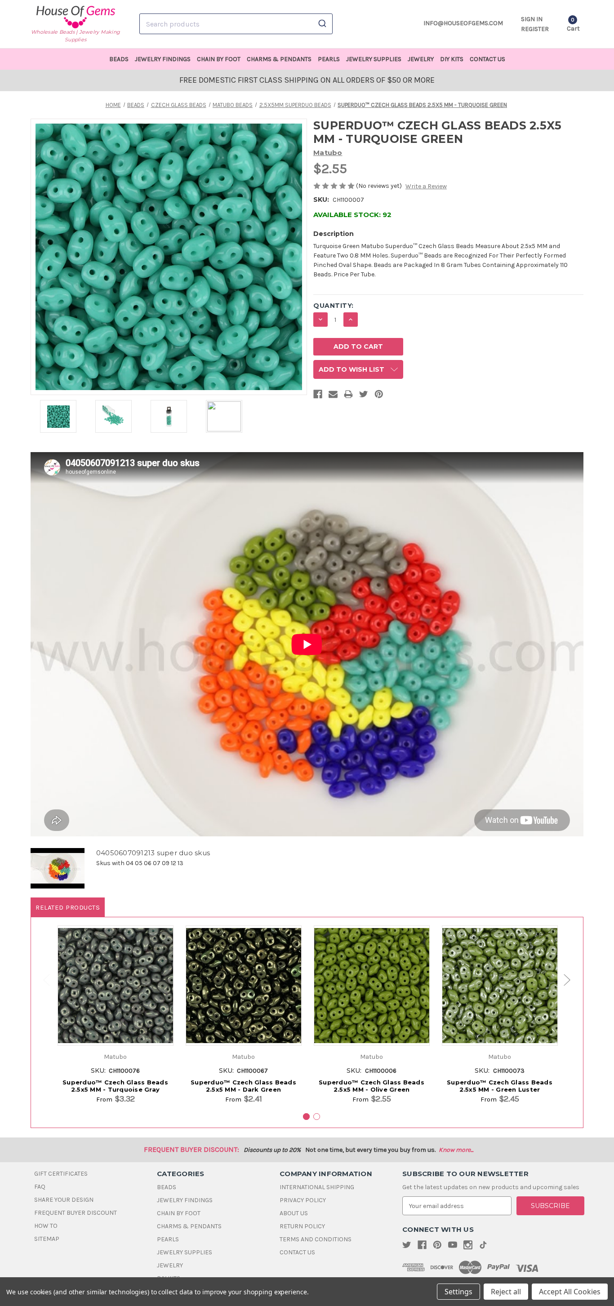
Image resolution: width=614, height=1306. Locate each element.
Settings (458, 1292)
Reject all (506, 1292)
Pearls (329, 59)
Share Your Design (63, 1200)
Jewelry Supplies (373, 59)
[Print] (348, 396)
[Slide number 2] (316, 1116)
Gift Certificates (61, 1173)
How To (46, 1226)
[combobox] (236, 23)
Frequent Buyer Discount (75, 1213)
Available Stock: (352, 214)
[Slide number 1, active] (306, 1116)
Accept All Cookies (570, 1292)
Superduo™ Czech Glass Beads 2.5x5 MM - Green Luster (499, 1086)
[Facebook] (317, 396)
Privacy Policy (303, 1200)
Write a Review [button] (426, 186)
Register (535, 29)
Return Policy (302, 1226)
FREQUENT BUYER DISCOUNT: (191, 1149)
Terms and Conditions (315, 1239)
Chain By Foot (218, 59)
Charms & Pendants (279, 59)
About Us (294, 1213)
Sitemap (46, 1239)
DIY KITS (451, 59)
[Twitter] (363, 396)
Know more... (456, 1150)
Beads (119, 59)
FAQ (39, 1187)
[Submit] (321, 24)
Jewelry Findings (163, 59)
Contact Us (487, 59)
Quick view (115, 978)
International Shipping (317, 1187)
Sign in (532, 19)
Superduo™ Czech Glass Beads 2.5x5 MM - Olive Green (371, 1086)
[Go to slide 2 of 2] (42, 980)
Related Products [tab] (68, 907)
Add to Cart (115, 995)
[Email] (333, 396)
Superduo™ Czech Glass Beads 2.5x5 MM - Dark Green (243, 1086)
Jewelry (421, 59)
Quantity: (333, 306)
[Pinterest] (378, 396)
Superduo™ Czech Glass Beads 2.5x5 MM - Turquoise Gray (115, 1086)
